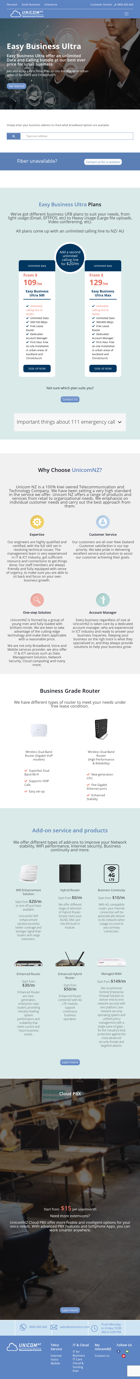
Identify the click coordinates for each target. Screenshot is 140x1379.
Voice (54, 1359)
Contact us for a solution (103, 162)
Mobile (55, 1363)
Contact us (102, 1355)
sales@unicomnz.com (75, 1327)
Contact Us (70, 399)
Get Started (16, 86)
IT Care (77, 1359)
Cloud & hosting (78, 1365)
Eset (76, 1371)
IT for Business (79, 1353)
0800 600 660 (125, 4)
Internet (56, 1355)
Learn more (70, 1062)
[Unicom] (27, 13)
